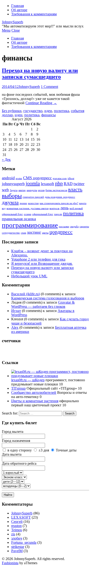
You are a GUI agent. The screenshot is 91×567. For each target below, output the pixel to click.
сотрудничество (11, 233)
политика (61, 111)
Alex (14, 327)
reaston (16, 526)
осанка (27, 214)
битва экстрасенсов (56, 190)
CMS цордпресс (37, 178)
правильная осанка (19, 218)
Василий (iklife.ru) (25, 294)
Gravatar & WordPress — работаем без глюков (43, 304)
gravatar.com (60, 178)
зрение (23, 203)
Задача (14, 190)
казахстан (33, 203)
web (5, 189)
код (4, 208)
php (59, 183)
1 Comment (49, 87)
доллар (7, 115)
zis (13, 534)
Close (15, 30)
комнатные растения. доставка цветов (28, 208)
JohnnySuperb (12, 22)
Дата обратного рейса (19, 463)
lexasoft (47, 183)
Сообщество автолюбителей (33, 393)
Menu (6, 30)
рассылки (64, 226)
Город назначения (16, 441)
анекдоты (32, 190)
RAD (68, 183)
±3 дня (43, 450)
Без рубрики (11, 111)
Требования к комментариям (34, 14)
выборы (12, 195)
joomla (33, 183)
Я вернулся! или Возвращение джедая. (42, 263)
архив (41, 190)
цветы (45, 233)
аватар (22, 190)
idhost (71, 178)
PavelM (17, 551)
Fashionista (10, 563)
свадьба (74, 226)
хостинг (34, 232)
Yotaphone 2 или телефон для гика (38, 259)
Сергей (17, 522)
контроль (54, 208)
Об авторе (19, 10)
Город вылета (12, 432)
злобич (16, 538)
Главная (17, 6)
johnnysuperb (13, 183)
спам (23, 233)
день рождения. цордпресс (60, 197)
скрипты (84, 226)
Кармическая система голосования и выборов (47, 298)
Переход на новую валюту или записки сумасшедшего (40, 73)
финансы (48, 115)
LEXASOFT (21, 517)
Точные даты (66, 450)
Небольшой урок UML (29, 276)
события (77, 111)
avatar (19, 178)
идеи (48, 111)
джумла (10, 202)
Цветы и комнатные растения (34, 401)
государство (32, 111)
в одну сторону (19, 450)
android (8, 178)
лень (64, 208)
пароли (58, 214)
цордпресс (61, 232)
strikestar (17, 547)
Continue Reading (41, 103)
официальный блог (42, 214)
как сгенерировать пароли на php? (59, 203)
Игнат (16, 311)
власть (75, 189)
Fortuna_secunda (23, 542)
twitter (79, 183)
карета (82, 203)
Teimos (16, 530)
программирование (30, 225)
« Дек (6, 160)
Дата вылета (11, 454)
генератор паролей (33, 197)
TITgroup (18, 388)
